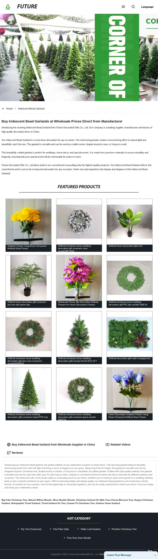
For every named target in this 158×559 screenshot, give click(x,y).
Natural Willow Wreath (40, 500)
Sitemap (104, 554)
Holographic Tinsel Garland (25, 503)
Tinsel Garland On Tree (53, 503)
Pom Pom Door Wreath (79, 537)
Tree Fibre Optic (61, 529)
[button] (123, 7)
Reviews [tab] (17, 452)
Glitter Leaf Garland (90, 529)
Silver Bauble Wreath (64, 500)
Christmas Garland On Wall (90, 500)
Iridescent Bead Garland (31, 108)
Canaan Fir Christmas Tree (81, 503)
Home (9, 108)
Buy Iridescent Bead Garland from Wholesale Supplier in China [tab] (53, 444)
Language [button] (147, 6)
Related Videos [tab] (121, 444)
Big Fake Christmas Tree (14, 500)
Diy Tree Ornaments (31, 529)
